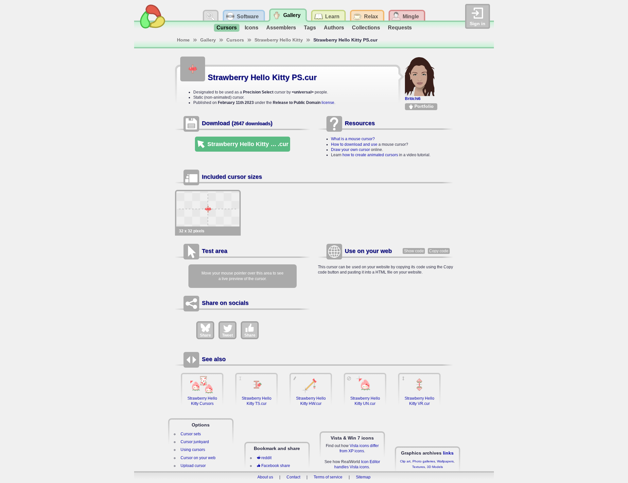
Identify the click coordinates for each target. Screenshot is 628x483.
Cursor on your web (198, 458)
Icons (251, 27)
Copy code (438, 251)
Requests (400, 27)
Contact (293, 477)
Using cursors (193, 449)
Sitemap (363, 477)
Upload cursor (193, 465)
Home (183, 39)
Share (205, 335)
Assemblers (281, 27)
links (448, 453)
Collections (366, 27)
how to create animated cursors (370, 155)
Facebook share (275, 465)
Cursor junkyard (195, 442)
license (328, 102)
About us (265, 477)
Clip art (405, 461)
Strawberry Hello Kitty (278, 39)
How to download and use (354, 144)
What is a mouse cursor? (353, 139)
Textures (418, 467)
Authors (334, 27)
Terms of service (328, 477)
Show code (414, 251)
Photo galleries (423, 461)
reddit (266, 458)
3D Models (435, 467)
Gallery (208, 39)
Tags (310, 27)
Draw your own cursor (350, 149)
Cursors (227, 27)
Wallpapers (445, 461)
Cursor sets (191, 434)
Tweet (227, 335)
